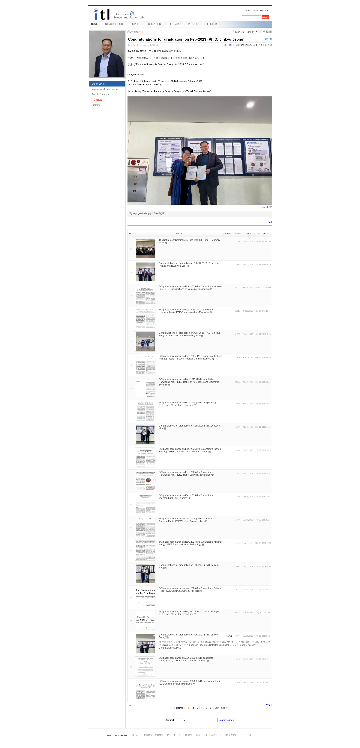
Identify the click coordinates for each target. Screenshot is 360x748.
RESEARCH (175, 24)
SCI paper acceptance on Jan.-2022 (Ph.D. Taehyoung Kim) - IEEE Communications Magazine (190, 682)
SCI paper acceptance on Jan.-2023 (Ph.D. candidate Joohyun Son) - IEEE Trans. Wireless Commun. (186, 659)
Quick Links (98, 83)
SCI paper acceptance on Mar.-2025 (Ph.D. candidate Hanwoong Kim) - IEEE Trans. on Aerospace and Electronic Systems (189, 382)
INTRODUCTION (113, 24)
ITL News (97, 99)
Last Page (220, 708)
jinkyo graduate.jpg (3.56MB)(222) (148, 213)
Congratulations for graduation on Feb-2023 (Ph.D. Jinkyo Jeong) (186, 39)
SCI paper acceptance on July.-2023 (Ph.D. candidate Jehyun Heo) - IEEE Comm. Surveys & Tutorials (190, 589)
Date (247, 233)
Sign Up (239, 32)
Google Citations (101, 94)
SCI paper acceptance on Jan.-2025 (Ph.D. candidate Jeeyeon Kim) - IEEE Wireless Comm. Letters (186, 520)
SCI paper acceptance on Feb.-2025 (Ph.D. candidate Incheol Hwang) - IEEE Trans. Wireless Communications (190, 450)
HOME (94, 24)
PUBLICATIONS (154, 24)
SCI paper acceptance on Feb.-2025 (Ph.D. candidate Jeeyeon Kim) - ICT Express (186, 496)
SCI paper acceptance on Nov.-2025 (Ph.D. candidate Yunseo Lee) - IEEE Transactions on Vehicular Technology (190, 287)
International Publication (105, 89)
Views (238, 233)
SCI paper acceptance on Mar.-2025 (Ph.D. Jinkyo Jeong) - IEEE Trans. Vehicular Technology (189, 403)
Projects (96, 105)
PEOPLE (134, 24)
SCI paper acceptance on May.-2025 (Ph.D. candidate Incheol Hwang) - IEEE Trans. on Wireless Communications (190, 357)
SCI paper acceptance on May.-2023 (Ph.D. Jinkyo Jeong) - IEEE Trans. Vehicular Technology (189, 612)
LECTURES (213, 24)
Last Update (263, 233)
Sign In (250, 32)
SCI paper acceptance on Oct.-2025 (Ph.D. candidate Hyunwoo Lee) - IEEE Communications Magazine (186, 311)
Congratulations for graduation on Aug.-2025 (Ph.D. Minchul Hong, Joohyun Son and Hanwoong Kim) (189, 334)
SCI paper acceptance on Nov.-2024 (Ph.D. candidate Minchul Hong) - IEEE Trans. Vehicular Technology (190, 543)
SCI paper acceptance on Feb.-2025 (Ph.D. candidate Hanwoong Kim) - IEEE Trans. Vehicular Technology (186, 473)
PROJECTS (194, 24)
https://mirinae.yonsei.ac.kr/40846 (143, 45)
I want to (265, 207)
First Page (179, 708)
